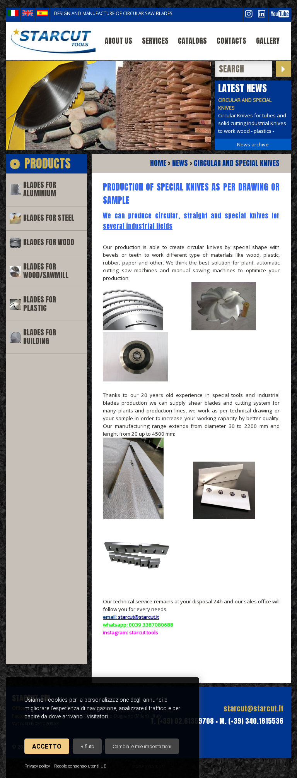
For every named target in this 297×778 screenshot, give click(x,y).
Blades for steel (48, 218)
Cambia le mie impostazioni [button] (142, 746)
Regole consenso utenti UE (80, 766)
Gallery (268, 41)
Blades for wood (48, 242)
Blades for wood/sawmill (45, 270)
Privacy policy (37, 766)
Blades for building (39, 336)
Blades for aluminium (39, 189)
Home (158, 163)
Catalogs (192, 41)
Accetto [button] (46, 746)
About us (118, 41)
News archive (253, 144)
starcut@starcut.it (253, 708)
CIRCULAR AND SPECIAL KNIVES (237, 163)
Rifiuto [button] (87, 746)
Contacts (231, 41)
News (180, 163)
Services (155, 41)
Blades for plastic (39, 303)
